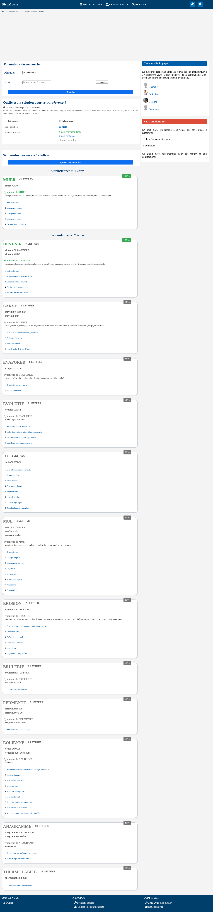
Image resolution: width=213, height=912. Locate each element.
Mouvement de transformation (19, 276)
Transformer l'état (14, 390)
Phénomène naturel (15, 637)
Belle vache (12, 481)
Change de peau (13, 557)
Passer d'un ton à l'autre (16, 224)
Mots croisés (92, 4)
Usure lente (11, 648)
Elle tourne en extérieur (17, 808)
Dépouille (11, 568)
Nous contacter (155, 906)
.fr (10, 4)
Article (141, 4)
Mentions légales (85, 902)
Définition (9, 72)
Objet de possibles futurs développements (24, 432)
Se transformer (13, 202)
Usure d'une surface (15, 643)
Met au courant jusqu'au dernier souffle (23, 813)
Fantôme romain (13, 344)
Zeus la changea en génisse (18, 508)
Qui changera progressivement (19, 443)
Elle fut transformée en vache (19, 470)
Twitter (9, 902)
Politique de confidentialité (91, 906)
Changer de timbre (14, 219)
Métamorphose (13, 574)
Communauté (119, 4)
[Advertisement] (106, 36)
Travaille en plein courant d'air (20, 802)
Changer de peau (14, 213)
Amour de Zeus (13, 475)
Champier (153, 87)
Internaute (154, 109)
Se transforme (12, 552)
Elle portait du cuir (15, 486)
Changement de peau (15, 563)
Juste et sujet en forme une (18, 859)
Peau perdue (12, 590)
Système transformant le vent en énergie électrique (28, 770)
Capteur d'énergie (14, 775)
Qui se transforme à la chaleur (19, 886)
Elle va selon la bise (15, 780)
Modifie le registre (14, 579)
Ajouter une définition (70, 162)
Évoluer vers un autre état (17, 287)
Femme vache (12, 492)
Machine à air (12, 786)
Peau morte (11, 585)
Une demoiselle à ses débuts (18, 349)
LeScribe (153, 94)
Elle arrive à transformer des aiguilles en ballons (27, 626)
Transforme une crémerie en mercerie (22, 853)
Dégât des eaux (13, 632)
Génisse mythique (14, 502)
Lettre (7, 82)
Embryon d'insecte (14, 338)
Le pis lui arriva (13, 497)
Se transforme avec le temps (18, 729)
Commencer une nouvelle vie (19, 282)
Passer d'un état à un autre (17, 293)
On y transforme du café (17, 689)
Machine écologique (15, 791)
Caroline (153, 101)
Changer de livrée (14, 208)
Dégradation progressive (17, 653)
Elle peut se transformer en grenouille (22, 333)
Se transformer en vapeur (17, 385)
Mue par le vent (13, 797)
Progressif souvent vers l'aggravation (22, 437)
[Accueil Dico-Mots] (3, 11)
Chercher (70, 92)
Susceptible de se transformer (19, 426)
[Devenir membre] (192, 3)
